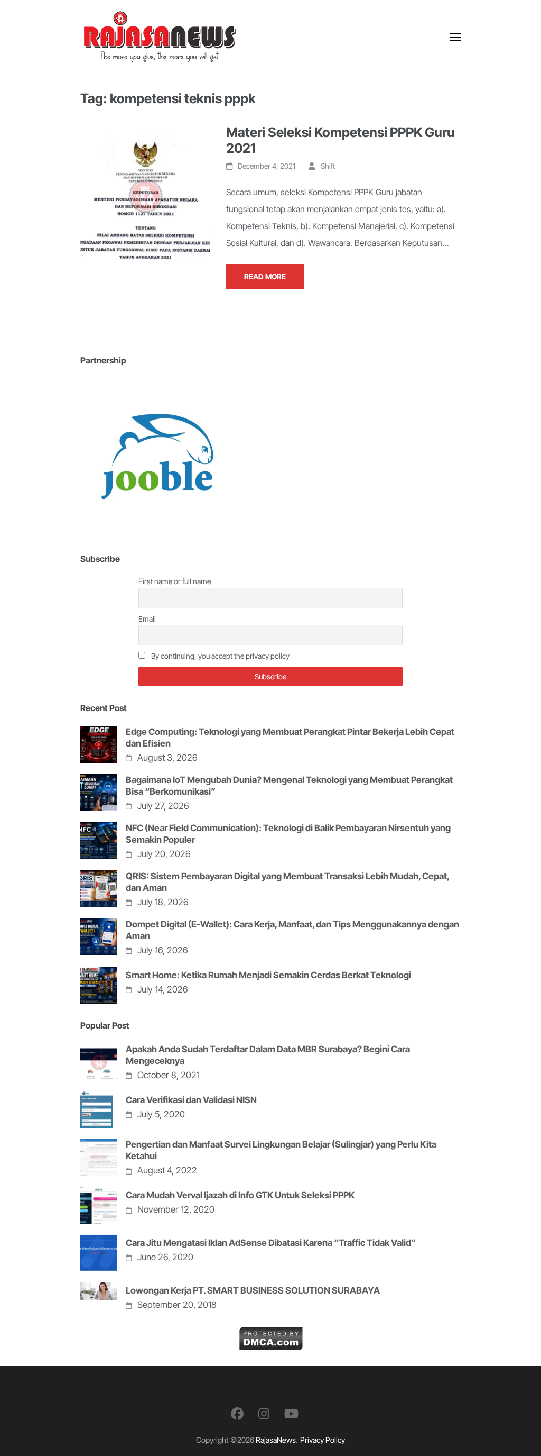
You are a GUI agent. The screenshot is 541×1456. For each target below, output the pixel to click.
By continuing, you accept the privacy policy (220, 655)
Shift (328, 165)
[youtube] (291, 1414)
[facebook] (237, 1414)
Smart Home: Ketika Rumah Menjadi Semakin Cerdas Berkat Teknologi (268, 975)
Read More (265, 276)
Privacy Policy (322, 1439)
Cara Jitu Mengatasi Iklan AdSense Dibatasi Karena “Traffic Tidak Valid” (271, 1242)
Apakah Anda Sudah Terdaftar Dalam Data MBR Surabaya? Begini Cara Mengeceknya (268, 1055)
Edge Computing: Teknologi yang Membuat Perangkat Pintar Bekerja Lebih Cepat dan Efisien (290, 737)
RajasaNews (276, 1439)
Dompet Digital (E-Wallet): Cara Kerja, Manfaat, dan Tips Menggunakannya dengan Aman (292, 930)
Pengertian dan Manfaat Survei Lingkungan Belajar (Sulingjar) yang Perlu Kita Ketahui (281, 1150)
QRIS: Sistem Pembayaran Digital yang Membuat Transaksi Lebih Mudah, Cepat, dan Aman (287, 882)
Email (147, 618)
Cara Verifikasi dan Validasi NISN (191, 1100)
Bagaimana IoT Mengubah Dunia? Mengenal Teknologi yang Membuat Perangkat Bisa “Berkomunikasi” (289, 786)
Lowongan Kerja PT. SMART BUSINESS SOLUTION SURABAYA (253, 1290)
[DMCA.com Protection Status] (271, 1335)
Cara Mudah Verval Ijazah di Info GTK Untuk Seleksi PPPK (240, 1195)
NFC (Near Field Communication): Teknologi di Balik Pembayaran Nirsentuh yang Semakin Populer (288, 834)
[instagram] (263, 1414)
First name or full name (174, 581)
